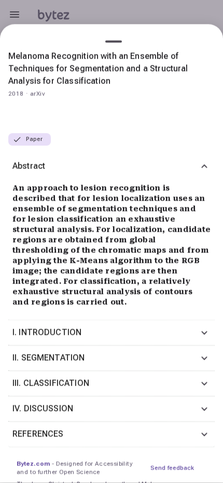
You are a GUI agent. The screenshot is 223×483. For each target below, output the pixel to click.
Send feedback (172, 468)
